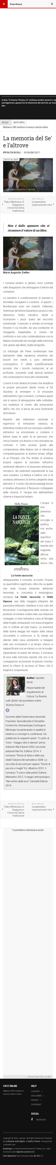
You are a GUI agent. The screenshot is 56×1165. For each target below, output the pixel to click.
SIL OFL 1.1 (38, 1156)
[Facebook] (7, 710)
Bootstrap (7, 1149)
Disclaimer (36, 1096)
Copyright (36, 1104)
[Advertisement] (28, 952)
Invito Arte (19, 122)
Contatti (35, 1091)
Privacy (35, 1100)
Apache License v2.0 (25, 1152)
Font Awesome (9, 1156)
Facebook (41, 1120)
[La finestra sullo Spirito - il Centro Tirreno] (16, 4)
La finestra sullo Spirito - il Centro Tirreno (22, 1141)
